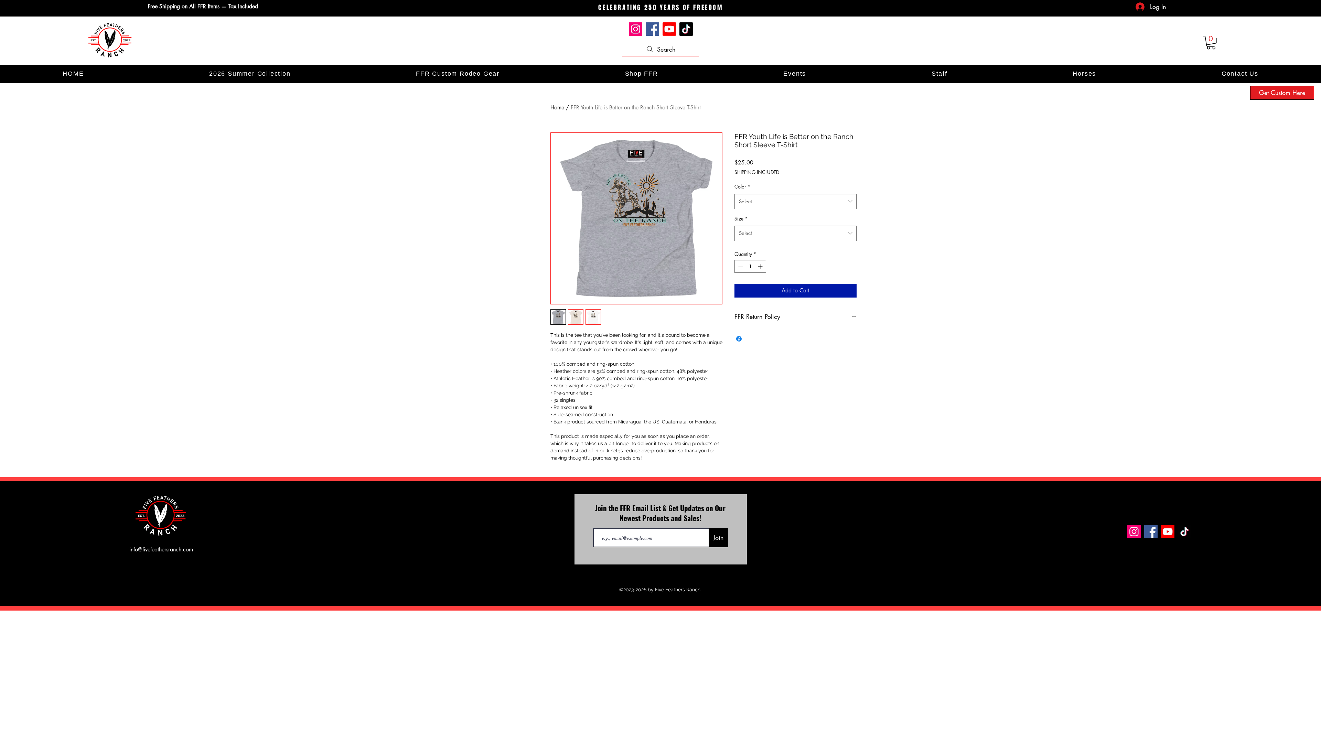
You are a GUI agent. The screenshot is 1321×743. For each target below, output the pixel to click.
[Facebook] (652, 29)
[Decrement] (739, 266)
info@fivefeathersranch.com (161, 549)
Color (742, 186)
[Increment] (760, 266)
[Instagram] (635, 29)
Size (741, 218)
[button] (641, 73)
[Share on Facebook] (739, 339)
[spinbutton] (750, 266)
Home (557, 107)
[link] (1211, 42)
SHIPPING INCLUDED (756, 172)
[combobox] (795, 201)
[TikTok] (686, 29)
